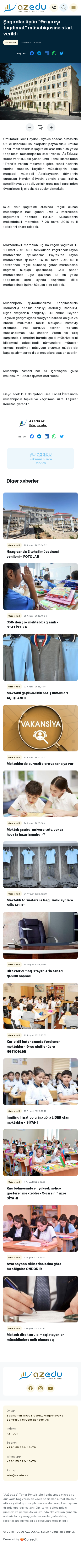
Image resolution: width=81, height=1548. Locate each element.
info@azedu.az (17, 1475)
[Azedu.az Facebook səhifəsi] (30, 1388)
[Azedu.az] (24, 7)
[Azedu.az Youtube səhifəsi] (50, 1388)
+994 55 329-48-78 (21, 1447)
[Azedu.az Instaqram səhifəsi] (40, 1388)
